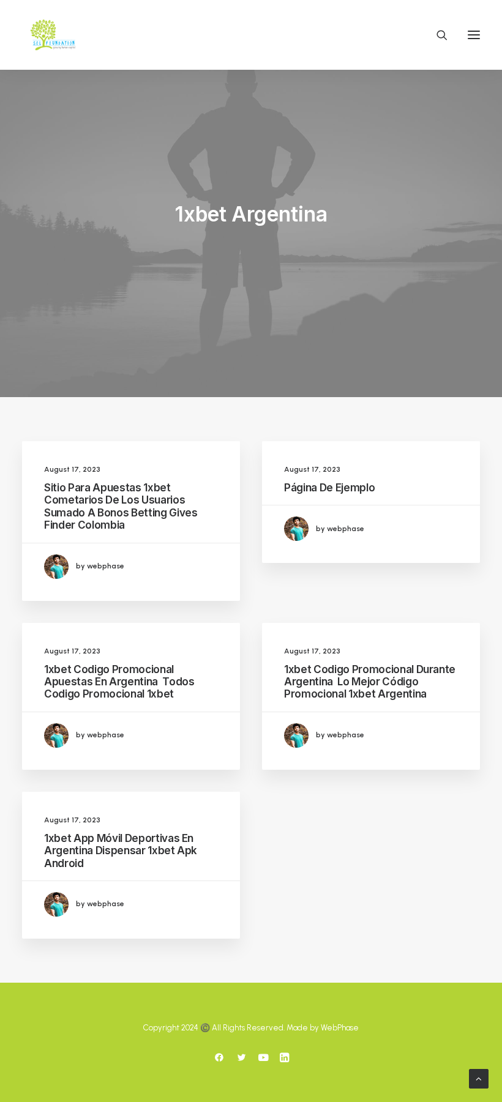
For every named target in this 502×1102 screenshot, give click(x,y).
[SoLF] (52, 35)
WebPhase (340, 1027)
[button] (474, 35)
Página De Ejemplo (329, 488)
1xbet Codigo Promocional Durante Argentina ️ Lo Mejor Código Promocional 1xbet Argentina (369, 682)
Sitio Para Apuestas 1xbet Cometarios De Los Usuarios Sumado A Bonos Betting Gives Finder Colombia (120, 506)
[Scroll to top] (479, 1078)
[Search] (436, 34)
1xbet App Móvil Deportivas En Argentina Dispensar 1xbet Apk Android (120, 850)
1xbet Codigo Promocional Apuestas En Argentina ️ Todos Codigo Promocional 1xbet (119, 682)
